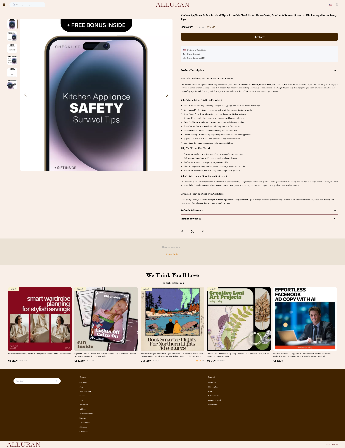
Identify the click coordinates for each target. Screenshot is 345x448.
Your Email (20, 381)
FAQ (210, 391)
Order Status (213, 405)
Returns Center (213, 396)
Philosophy (84, 427)
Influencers (84, 405)
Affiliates (83, 409)
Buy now (259, 37)
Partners (83, 418)
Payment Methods (214, 400)
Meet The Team (85, 391)
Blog (81, 387)
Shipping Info (213, 387)
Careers (82, 396)
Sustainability (84, 422)
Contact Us (212, 382)
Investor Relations (86, 413)
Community (84, 431)
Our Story (83, 382)
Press (81, 400)
